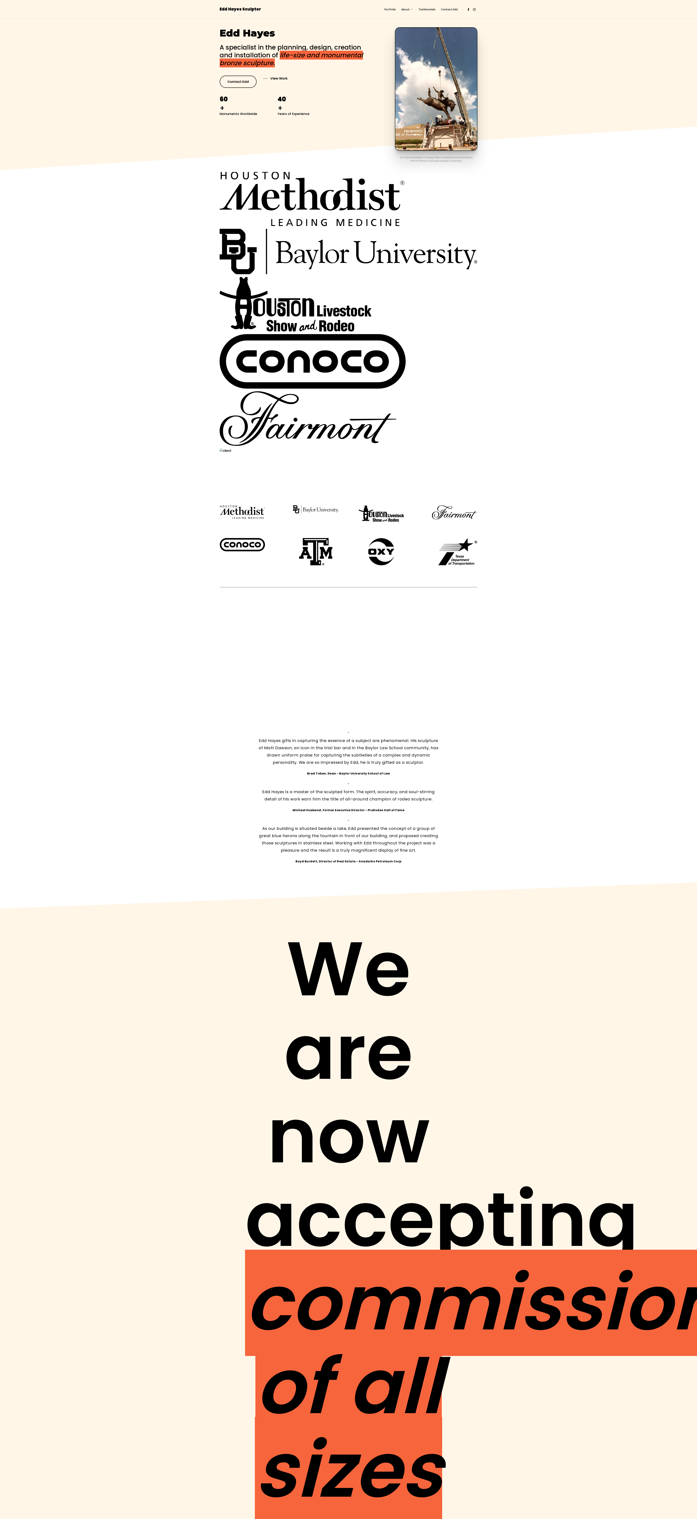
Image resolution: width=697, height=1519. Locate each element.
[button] (238, 82)
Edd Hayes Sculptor (240, 9)
